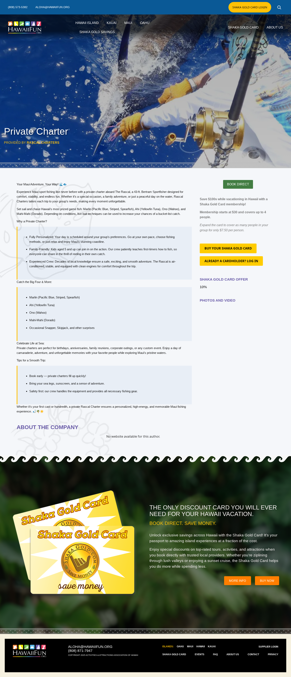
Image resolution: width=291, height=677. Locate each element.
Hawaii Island (87, 23)
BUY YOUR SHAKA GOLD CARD (228, 248)
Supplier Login (268, 646)
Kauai (111, 23)
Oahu (144, 23)
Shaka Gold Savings (97, 32)
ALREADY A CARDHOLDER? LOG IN (231, 261)
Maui (128, 23)
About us (275, 27)
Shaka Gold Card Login (249, 7)
